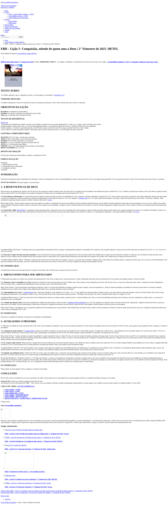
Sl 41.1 (50, 200)
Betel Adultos (13, 21)
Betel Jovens (12, 23)
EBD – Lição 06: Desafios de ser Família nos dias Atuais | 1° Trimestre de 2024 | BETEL (34, 441)
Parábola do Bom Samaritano (77, 302)
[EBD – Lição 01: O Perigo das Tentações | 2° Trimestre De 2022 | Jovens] (28, 483)
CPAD (7, 12)
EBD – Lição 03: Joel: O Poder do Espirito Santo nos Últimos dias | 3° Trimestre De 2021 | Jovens (37, 434)
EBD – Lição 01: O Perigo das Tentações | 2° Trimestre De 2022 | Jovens (28, 487)
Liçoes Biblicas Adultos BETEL (27, 53)
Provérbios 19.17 (59, 95)
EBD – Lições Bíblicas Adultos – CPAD (21, 14)
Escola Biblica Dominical (116, 62)
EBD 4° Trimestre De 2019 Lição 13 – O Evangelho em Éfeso (25, 471)
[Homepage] (9, 2)
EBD (2, 62)
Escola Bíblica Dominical (8, 502)
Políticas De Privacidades (12, 28)
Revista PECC (9, 25)
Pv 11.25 (136, 212)
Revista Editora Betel (11, 62)
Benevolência (21, 210)
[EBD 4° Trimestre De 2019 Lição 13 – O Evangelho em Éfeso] (19, 468)
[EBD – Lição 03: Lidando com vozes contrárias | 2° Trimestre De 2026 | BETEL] (10, 475)
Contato (7, 30)
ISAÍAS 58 (4, 122)
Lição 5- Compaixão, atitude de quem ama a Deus (141, 62)
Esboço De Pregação (11, 26)
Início (6, 11)
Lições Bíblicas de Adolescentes (18, 18)
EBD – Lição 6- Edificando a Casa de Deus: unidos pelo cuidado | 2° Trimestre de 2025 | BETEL (36, 492)
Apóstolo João (83, 198)
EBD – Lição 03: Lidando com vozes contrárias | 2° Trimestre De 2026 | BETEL (31, 479)
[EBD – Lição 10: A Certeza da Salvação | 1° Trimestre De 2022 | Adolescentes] (16, 445)
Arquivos (7, 499)
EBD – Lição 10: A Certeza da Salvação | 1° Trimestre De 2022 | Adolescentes (30, 449)
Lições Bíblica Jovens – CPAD (18, 16)
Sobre (6, 32)
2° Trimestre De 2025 (27, 62)
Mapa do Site (5, 496)
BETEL (7, 19)
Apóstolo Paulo (28, 292)
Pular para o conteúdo (7, 7)
